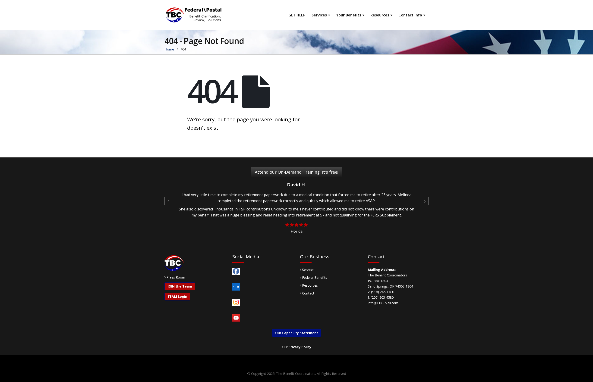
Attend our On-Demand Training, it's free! (296, 172)
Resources (379, 15)
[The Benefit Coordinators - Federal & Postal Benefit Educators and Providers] (193, 15)
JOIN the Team (179, 286)
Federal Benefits (314, 277)
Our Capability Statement (296, 333)
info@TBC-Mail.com (383, 303)
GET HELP (297, 15)
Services (319, 15)
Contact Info (410, 15)
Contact (307, 293)
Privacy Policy (299, 347)
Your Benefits (348, 15)
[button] (168, 201)
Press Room (176, 277)
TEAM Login (177, 296)
